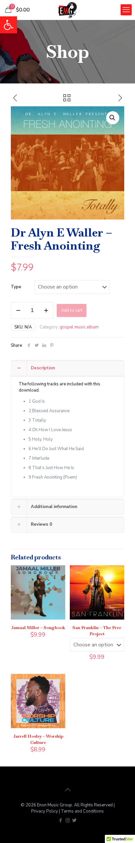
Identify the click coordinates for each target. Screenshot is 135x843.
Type (16, 287)
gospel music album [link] (79, 327)
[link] (8, 24)
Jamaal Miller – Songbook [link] (38, 627)
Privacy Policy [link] (45, 811)
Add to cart (71, 310)
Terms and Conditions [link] (82, 811)
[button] (112, 117)
